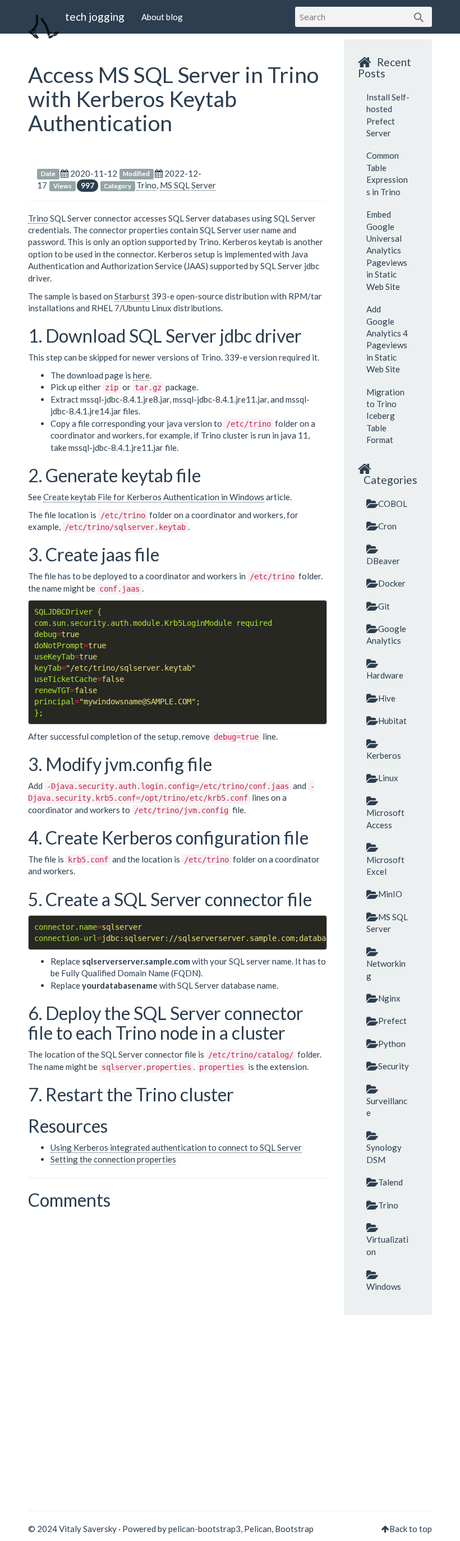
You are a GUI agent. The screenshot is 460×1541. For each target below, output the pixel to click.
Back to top (410, 1529)
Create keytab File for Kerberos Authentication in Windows (153, 497)
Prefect (392, 1021)
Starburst (132, 296)
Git (384, 606)
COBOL (392, 504)
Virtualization (387, 1245)
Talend (390, 1182)
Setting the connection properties (113, 1159)
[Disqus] (177, 1355)
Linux (388, 778)
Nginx (389, 998)
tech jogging (95, 16)
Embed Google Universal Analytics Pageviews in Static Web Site (386, 250)
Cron (387, 526)
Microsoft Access (385, 818)
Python (392, 1044)
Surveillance (386, 1107)
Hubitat (392, 721)
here (141, 375)
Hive (386, 698)
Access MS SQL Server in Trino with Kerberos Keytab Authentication (173, 99)
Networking (386, 969)
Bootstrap (294, 1529)
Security (393, 1066)
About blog (162, 17)
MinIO (390, 894)
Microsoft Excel (385, 865)
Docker (392, 583)
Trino (146, 185)
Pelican (258, 1529)
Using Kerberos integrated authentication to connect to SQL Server (176, 1147)
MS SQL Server (188, 185)
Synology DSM (384, 1153)
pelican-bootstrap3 (204, 1529)
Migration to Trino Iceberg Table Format (385, 416)
